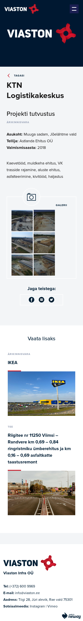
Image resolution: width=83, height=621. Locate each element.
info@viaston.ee (27, 593)
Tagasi (19, 75)
